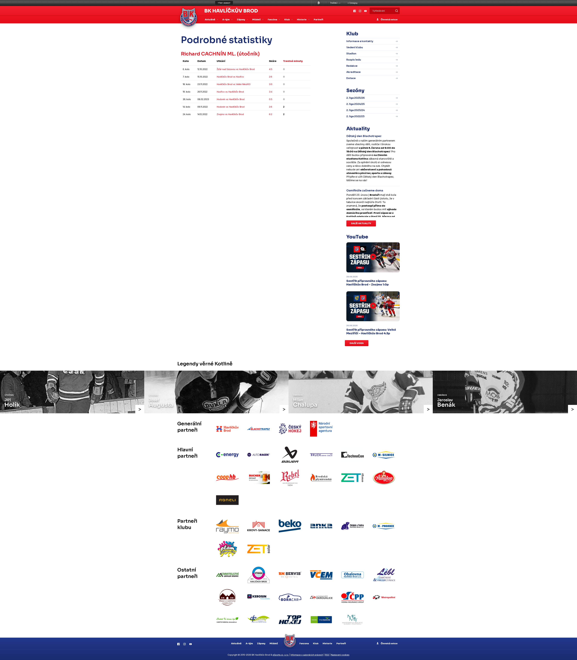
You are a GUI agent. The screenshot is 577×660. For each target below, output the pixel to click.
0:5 (270, 99)
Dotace (351, 78)
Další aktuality (361, 223)
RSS (327, 655)
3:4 (270, 91)
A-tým (249, 643)
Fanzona (304, 643)
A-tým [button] (226, 19)
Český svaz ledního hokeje (318, 3)
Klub (315, 643)
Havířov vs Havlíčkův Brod (230, 91)
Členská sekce (389, 19)
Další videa (357, 343)
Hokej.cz (335, 3)
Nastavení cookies (340, 655)
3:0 (270, 84)
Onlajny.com (352, 3)
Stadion (351, 53)
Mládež (274, 643)
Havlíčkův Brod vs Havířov (230, 76)
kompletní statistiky (292, 123)
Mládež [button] (256, 19)
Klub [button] (287, 19)
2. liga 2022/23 (355, 116)
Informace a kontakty (359, 41)
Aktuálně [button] (210, 19)
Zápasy (261, 643)
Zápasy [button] (241, 19)
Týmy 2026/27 (224, 3)
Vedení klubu (354, 47)
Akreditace (353, 72)
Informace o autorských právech (307, 655)
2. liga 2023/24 (355, 110)
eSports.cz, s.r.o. (281, 655)
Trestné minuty (293, 61)
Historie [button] (302, 19)
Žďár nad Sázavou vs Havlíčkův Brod (236, 69)
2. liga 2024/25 (355, 104)
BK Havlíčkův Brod (231, 11)
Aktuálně (236, 643)
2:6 (270, 76)
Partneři (318, 19)
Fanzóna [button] (273, 19)
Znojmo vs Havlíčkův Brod (230, 114)
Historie (327, 643)
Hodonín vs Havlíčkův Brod (230, 99)
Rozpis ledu (353, 59)
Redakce (351, 65)
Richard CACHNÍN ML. (208, 54)
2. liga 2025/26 (355, 97)
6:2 (270, 114)
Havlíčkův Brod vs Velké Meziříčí (233, 84)
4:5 (270, 69)
